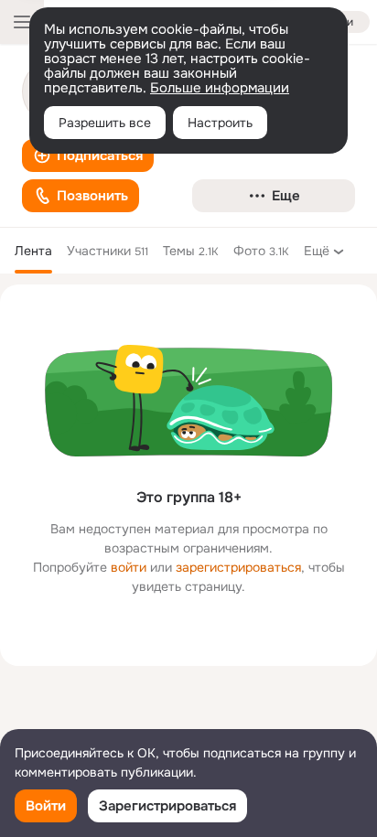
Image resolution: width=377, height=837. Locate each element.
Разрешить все (105, 122)
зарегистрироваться (238, 567)
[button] (88, 155)
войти (128, 567)
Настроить (220, 122)
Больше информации (219, 88)
